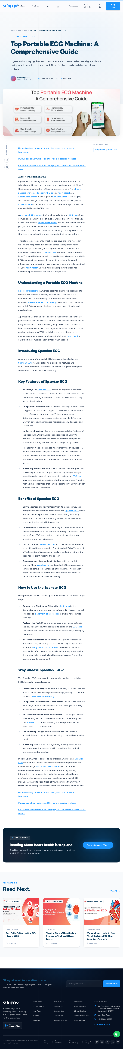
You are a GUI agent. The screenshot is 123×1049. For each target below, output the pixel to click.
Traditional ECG (47, 544)
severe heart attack (47, 222)
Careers (36, 1016)
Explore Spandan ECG (97, 845)
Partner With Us (87, 6)
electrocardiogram (27, 196)
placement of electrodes (47, 613)
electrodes (64, 606)
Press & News (79, 1020)
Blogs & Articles (80, 1007)
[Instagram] (102, 1042)
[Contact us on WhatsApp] (116, 1034)
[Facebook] (97, 1042)
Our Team (37, 1011)
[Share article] (6, 160)
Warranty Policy (88, 1042)
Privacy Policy (46, 1042)
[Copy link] (6, 166)
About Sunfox (38, 1007)
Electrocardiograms (28, 290)
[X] (107, 1042)
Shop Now (113, 6)
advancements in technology (42, 302)
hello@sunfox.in (104, 1015)
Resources (73, 6)
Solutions (35, 6)
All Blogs (23, 30)
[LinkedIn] (113, 1042)
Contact (36, 1020)
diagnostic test (59, 196)
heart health (31, 267)
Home (13, 30)
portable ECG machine (31, 215)
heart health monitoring (42, 696)
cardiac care (50, 252)
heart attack (64, 193)
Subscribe (110, 983)
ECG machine (25, 204)
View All (114, 891)
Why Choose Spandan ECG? (106, 150)
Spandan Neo (59, 1011)
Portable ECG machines (48, 766)
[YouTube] (118, 1042)
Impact (48, 6)
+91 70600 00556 (105, 1019)
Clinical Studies (80, 1011)
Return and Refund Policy (73, 1042)
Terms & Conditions (58, 1042)
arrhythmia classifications (45, 647)
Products (21, 6)
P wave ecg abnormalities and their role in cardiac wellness (47, 158)
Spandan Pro (58, 1016)
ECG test (73, 215)
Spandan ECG (25, 363)
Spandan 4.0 (58, 1007)
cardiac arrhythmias (43, 193)
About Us (59, 6)
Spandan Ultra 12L (60, 1020)
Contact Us (102, 6)
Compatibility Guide (81, 1016)
